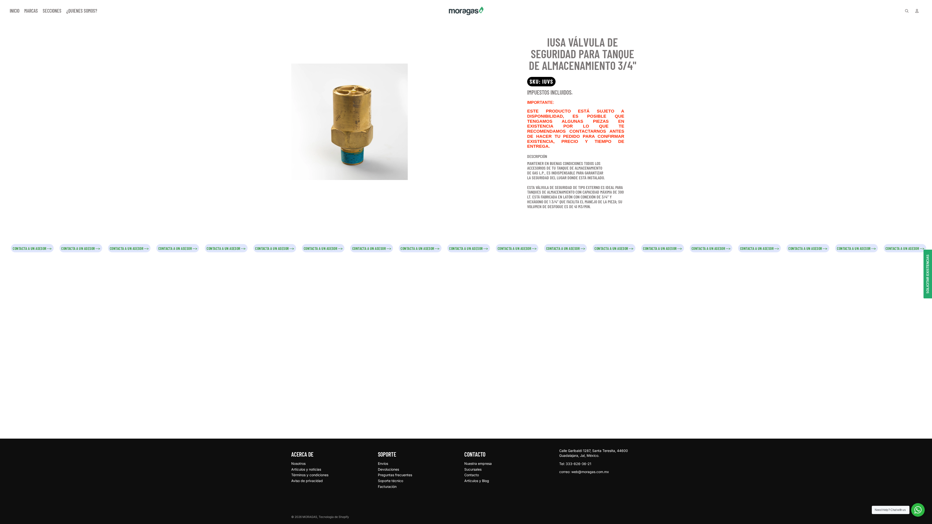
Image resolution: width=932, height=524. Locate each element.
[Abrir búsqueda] (906, 11)
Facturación (387, 486)
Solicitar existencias (928, 274)
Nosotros (298, 463)
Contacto (471, 475)
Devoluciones (388, 469)
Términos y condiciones (309, 475)
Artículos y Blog (476, 481)
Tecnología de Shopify (334, 517)
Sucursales (473, 469)
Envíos (383, 463)
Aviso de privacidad (307, 481)
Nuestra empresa (478, 463)
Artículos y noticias (306, 469)
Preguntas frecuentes (395, 475)
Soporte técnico (390, 481)
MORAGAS (309, 517)
